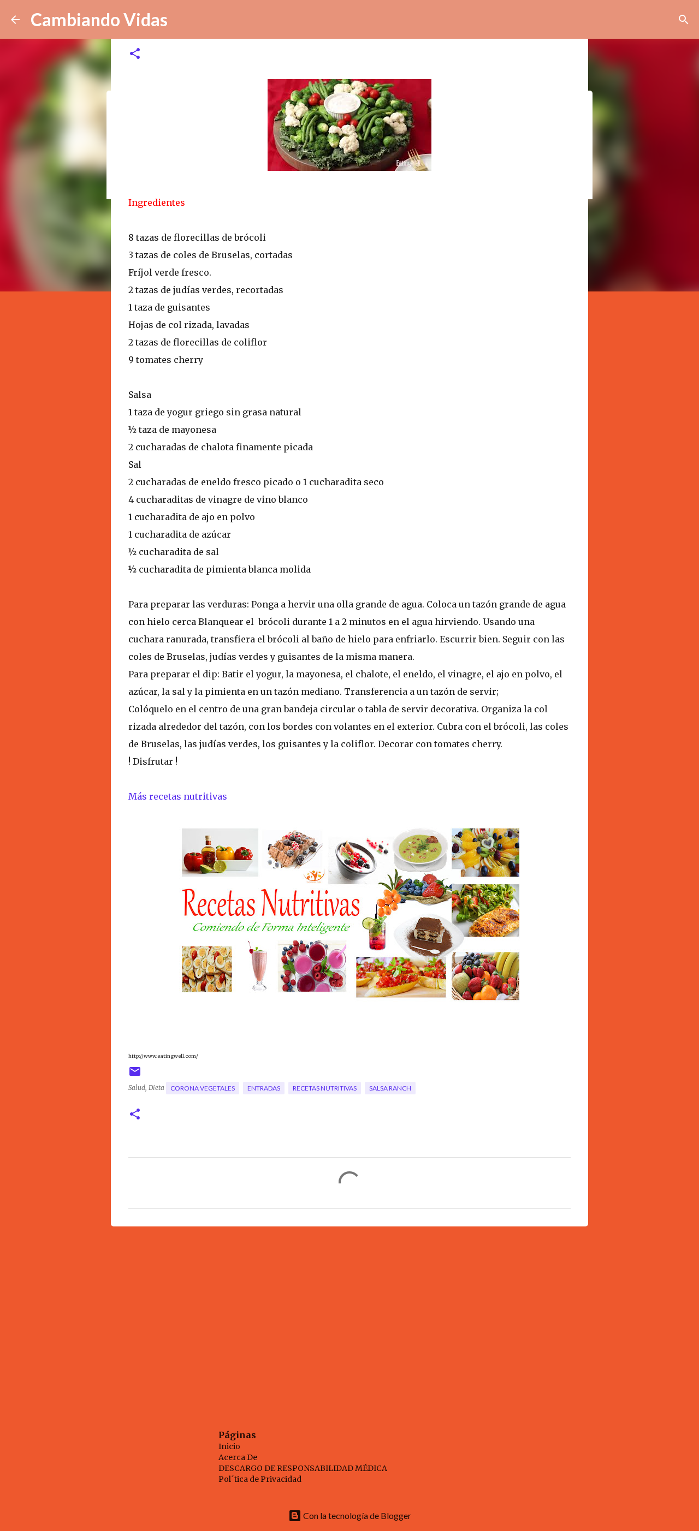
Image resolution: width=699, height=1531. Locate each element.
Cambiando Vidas (99, 19)
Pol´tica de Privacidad (259, 1479)
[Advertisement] (349, 1319)
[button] (134, 54)
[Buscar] (683, 20)
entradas (263, 1088)
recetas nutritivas (325, 1088)
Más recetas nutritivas (178, 796)
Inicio (229, 1446)
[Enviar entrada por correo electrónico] (134, 1075)
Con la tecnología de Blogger (356, 1515)
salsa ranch (390, 1088)
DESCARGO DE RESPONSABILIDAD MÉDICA (302, 1468)
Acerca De (237, 1457)
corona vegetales (202, 1088)
